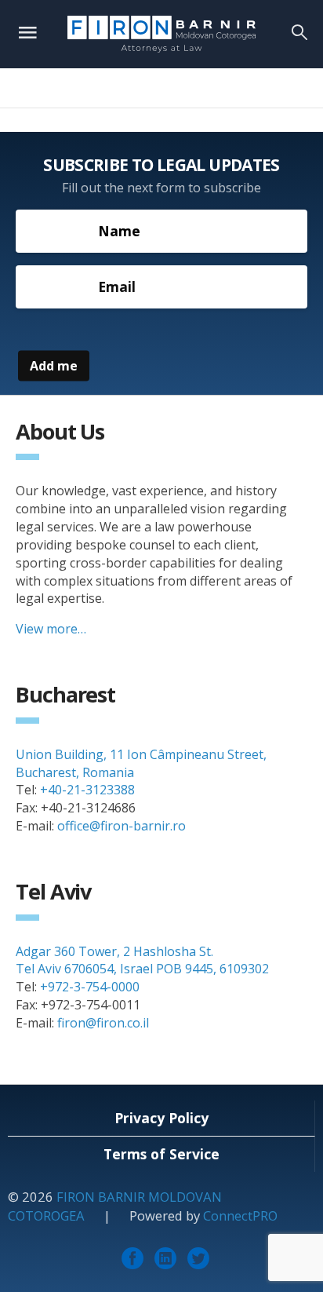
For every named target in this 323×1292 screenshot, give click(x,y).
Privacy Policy (161, 1117)
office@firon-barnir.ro (121, 825)
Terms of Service (161, 1153)
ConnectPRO (240, 1215)
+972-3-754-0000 (90, 986)
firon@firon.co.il (103, 1022)
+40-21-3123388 (87, 789)
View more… (51, 628)
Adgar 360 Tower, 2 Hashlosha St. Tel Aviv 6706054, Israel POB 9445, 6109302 (142, 960)
